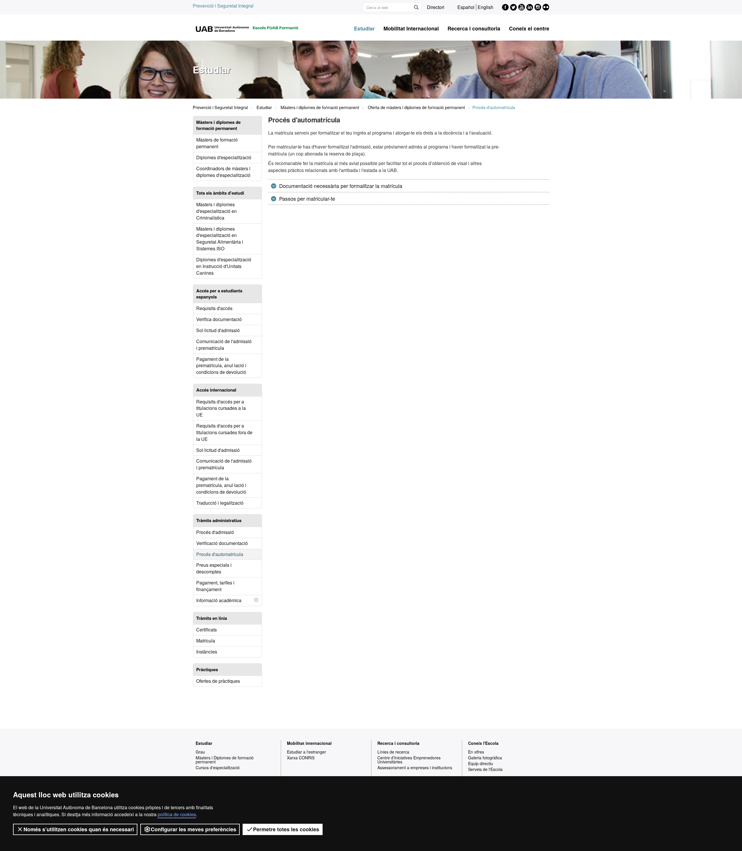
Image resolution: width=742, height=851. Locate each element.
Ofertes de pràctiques (218, 681)
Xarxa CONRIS (300, 758)
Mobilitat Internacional (411, 28)
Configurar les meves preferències (193, 829)
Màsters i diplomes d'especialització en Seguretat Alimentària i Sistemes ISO (219, 238)
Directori (435, 7)
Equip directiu (480, 763)
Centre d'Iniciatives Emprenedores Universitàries (409, 760)
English (485, 7)
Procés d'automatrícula (219, 554)
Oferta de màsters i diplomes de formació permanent (416, 107)
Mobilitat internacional (309, 743)
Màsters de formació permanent (217, 143)
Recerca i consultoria (474, 28)
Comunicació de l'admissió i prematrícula (224, 344)
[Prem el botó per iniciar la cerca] (416, 7)
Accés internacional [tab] (216, 390)
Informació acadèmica (218, 600)
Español (465, 7)
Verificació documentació (222, 543)
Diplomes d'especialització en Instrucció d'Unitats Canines (223, 266)
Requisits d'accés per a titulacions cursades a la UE (221, 408)
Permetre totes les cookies (286, 829)
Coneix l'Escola (483, 743)
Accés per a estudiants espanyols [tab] (219, 293)
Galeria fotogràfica (485, 758)
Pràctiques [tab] (207, 669)
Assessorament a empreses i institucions (414, 767)
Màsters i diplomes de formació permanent (320, 107)
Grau (200, 752)
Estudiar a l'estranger (306, 752)
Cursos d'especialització (218, 767)
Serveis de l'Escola (485, 769)
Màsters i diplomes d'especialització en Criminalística (216, 211)
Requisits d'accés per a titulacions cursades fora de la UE (224, 432)
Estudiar (364, 28)
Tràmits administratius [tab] (218, 520)
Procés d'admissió (215, 532)
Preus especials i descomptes (214, 568)
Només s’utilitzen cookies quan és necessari (78, 829)
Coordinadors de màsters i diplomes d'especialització (223, 171)
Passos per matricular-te (306, 198)
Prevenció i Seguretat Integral (223, 5)
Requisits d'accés (214, 308)
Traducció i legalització (219, 502)
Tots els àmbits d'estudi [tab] (220, 193)
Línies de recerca (393, 752)
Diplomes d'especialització (223, 157)
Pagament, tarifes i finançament (215, 586)
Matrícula (205, 640)
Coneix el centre (529, 28)
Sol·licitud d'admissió (218, 330)
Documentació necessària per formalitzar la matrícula (340, 185)
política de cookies (177, 814)
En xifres (476, 752)
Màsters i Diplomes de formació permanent (225, 760)
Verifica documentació (219, 319)
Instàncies (206, 651)
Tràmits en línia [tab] (211, 618)
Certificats (206, 629)
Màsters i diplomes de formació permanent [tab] (218, 125)
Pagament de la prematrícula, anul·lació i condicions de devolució (221, 366)
